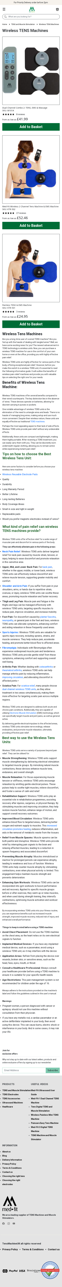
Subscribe (53, 1070)
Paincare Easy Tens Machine (44, 1123)
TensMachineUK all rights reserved (21, 1243)
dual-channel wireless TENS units (19, 689)
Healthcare (7, 1107)
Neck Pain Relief (11, 551)
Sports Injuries (10, 632)
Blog (4, 1156)
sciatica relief (28, 685)
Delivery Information (12, 1160)
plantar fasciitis (48, 616)
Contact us (7, 1172)
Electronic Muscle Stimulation (23, 713)
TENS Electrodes (10, 1094)
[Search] (5, 17)
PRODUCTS (8, 1084)
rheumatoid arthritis (12, 670)
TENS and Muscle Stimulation (23, 24)
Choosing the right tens (13, 1176)
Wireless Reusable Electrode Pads (20, 474)
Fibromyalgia (9, 647)
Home (4, 24)
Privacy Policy (9, 1164)
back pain (47, 567)
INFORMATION (9, 1145)
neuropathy (7, 620)
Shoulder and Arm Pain (14, 586)
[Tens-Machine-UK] (32, 9)
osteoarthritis (46, 666)
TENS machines (37, 421)
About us (6, 1151)
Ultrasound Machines (12, 1102)
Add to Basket (31, 127)
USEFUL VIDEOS (39, 1084)
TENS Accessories (11, 1098)
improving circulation (12, 677)
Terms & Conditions (12, 1168)
